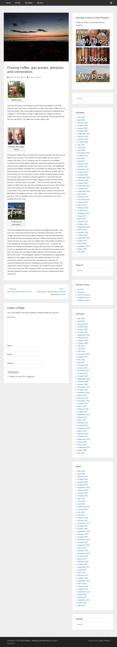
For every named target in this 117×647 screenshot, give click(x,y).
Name (10, 346)
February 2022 (82, 164)
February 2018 (82, 208)
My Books (29, 3)
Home (8, 3)
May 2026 (81, 117)
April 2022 (81, 161)
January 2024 (82, 139)
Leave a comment (35, 77)
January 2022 (82, 167)
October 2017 (82, 210)
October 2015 (82, 235)
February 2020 (82, 180)
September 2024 (83, 134)
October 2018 (82, 202)
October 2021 (82, 172)
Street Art (80, 292)
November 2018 (83, 199)
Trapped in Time (83, 298)
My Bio (17, 3)
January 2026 (82, 123)
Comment (11, 317)
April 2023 (81, 150)
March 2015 (81, 243)
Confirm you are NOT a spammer (21, 377)
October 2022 (82, 156)
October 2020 (82, 175)
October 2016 (82, 224)
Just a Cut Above (83, 295)
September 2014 (83, 246)
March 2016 (81, 230)
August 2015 (82, 241)
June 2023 (81, 147)
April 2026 (81, 120)
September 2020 (83, 178)
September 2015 (83, 238)
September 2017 (83, 213)
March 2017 (81, 219)
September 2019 (83, 191)
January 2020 (82, 183)
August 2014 (82, 249)
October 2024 (82, 131)
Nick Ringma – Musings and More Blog (35, 641)
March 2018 (81, 205)
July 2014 (81, 252)
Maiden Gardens (83, 300)
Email (10, 354)
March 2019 (81, 194)
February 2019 (82, 197)
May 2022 (81, 158)
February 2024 (82, 136)
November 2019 (83, 186)
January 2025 (82, 128)
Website (10, 363)
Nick (24, 77)
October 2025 (82, 125)
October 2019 (82, 188)
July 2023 (81, 145)
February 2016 (82, 232)
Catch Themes (104, 641)
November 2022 (83, 153)
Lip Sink (80, 289)
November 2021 (83, 169)
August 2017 (82, 216)
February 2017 (82, 221)
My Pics (40, 3)
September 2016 (83, 227)
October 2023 (82, 142)
